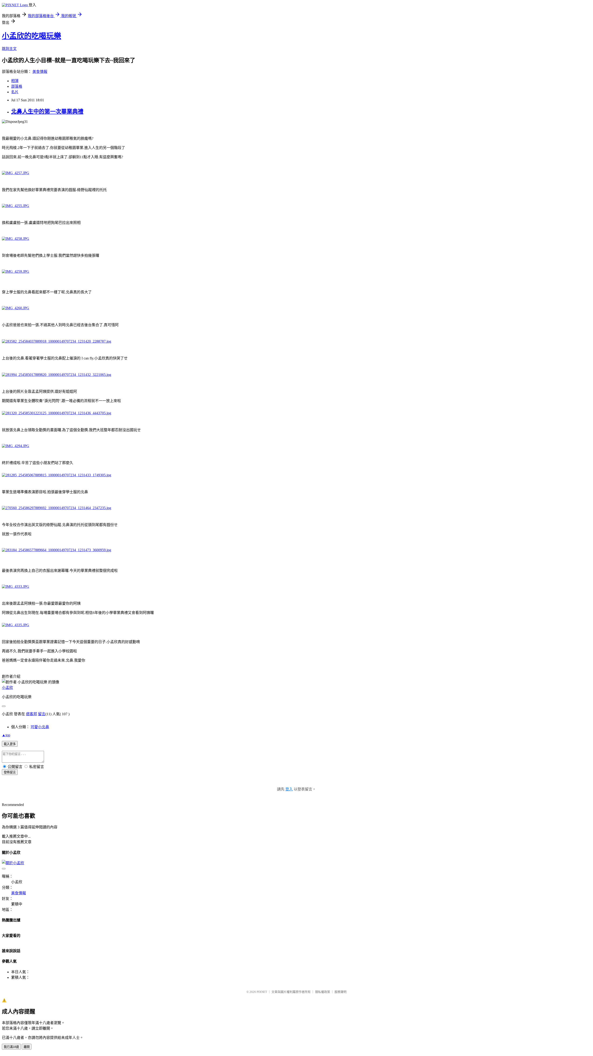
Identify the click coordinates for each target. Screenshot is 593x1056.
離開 (27, 1047)
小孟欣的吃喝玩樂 (31, 36)
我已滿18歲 (11, 1047)
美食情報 (39, 72)
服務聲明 (340, 992)
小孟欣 (7, 688)
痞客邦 (31, 714)
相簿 (15, 81)
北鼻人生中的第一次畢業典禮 (47, 111)
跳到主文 (9, 49)
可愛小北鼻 (40, 727)
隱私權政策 (322, 992)
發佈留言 (10, 772)
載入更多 (10, 744)
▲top (6, 735)
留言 (41, 714)
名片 (15, 92)
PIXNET (262, 992)
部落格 (16, 86)
